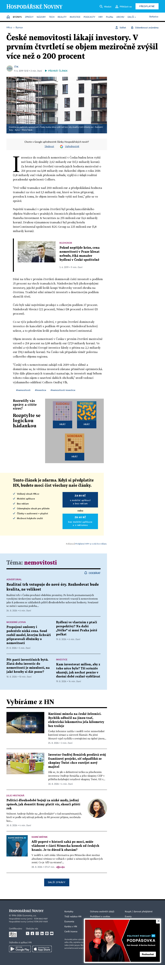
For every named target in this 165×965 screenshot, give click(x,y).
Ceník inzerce (70, 931)
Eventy (128, 916)
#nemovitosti (23, 390)
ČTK (16, 66)
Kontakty (68, 911)
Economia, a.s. (29, 916)
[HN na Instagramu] (37, 933)
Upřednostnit (72, 146)
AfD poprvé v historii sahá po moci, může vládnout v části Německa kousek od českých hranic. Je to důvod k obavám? (65, 846)
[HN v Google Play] (20, 949)
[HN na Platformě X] (27, 933)
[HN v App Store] (42, 949)
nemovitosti (40, 563)
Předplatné (147, 6)
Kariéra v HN (70, 926)
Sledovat (49, 146)
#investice (40, 390)
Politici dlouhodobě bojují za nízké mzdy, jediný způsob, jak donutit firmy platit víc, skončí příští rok (43, 804)
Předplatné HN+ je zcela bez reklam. (91, 543)
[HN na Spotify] (47, 933)
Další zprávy (56, 882)
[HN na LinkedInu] (42, 933)
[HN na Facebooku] (32, 933)
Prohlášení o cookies (100, 916)
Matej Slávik (27, 130)
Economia (69, 921)
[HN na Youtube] (51, 933)
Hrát (62, 424)
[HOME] (8, 17)
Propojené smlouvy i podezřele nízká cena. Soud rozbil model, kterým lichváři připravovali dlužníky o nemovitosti (28, 635)
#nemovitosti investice (63, 390)
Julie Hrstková (15, 795)
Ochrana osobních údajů (102, 911)
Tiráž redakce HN (72, 916)
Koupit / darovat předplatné (138, 911)
